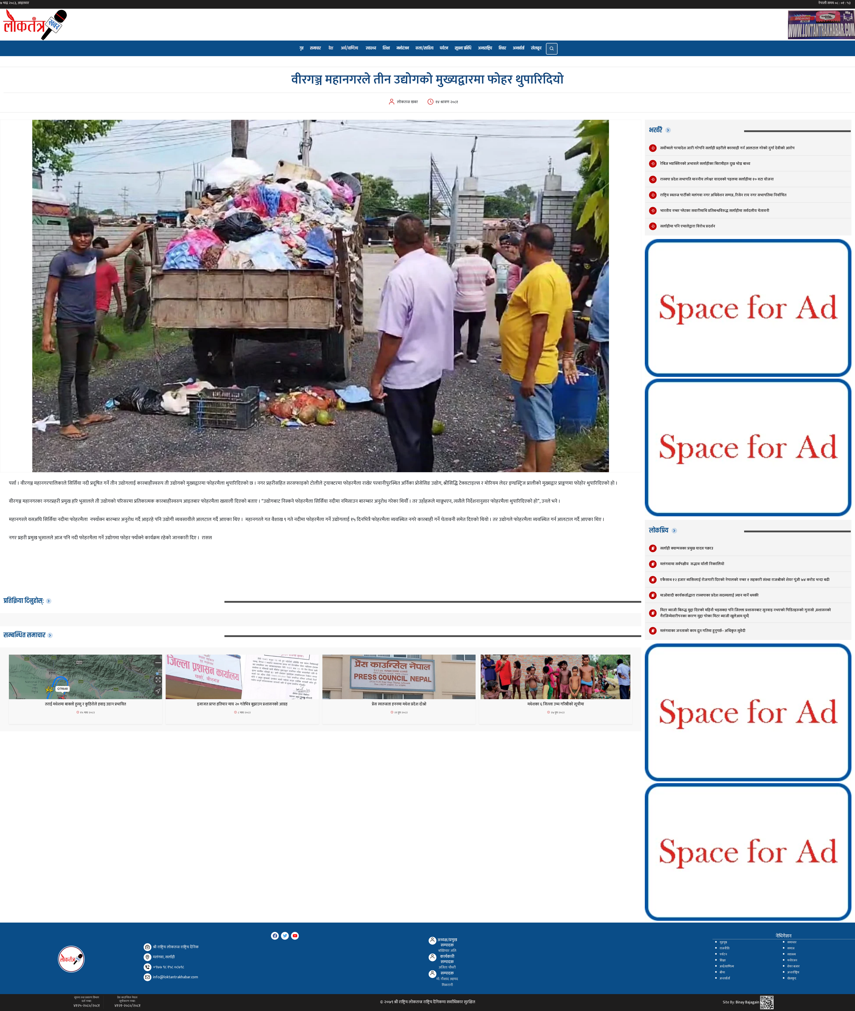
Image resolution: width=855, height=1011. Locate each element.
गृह (301, 48)
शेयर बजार (793, 966)
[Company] (147, 947)
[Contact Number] (147, 967)
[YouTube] (295, 936)
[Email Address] (147, 977)
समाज (790, 948)
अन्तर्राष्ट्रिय (793, 972)
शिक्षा (386, 48)
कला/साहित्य (424, 48)
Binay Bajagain (747, 1002)
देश (331, 48)
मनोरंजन (403, 48)
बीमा (722, 972)
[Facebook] (275, 936)
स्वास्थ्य (371, 48)
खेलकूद (536, 48)
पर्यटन (444, 48)
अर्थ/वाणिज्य (349, 48)
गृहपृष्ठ (723, 942)
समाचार (315, 48)
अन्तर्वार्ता (518, 48)
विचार (502, 48)
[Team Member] (432, 941)
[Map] (147, 957)
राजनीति (724, 948)
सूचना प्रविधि (463, 48)
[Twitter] (285, 936)
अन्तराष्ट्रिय (485, 48)
